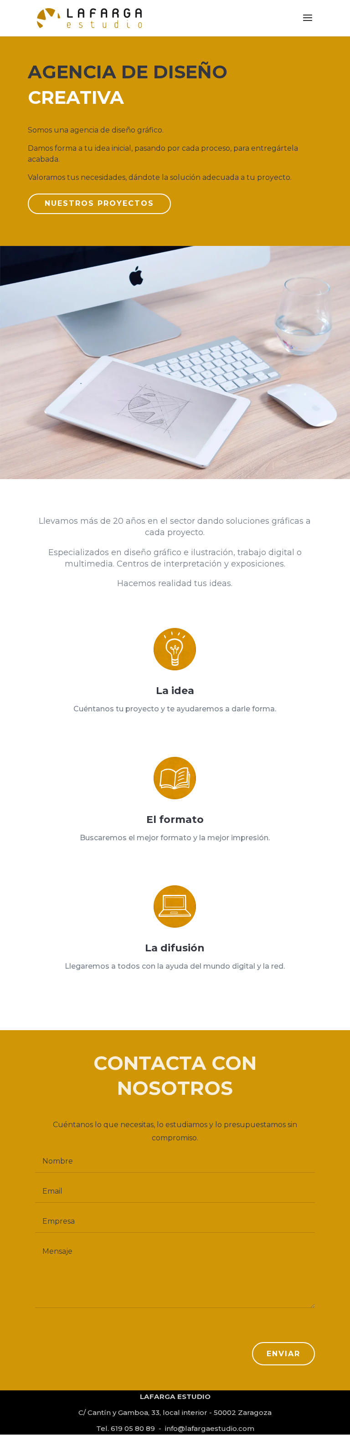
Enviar (283, 1353)
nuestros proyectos (99, 203)
